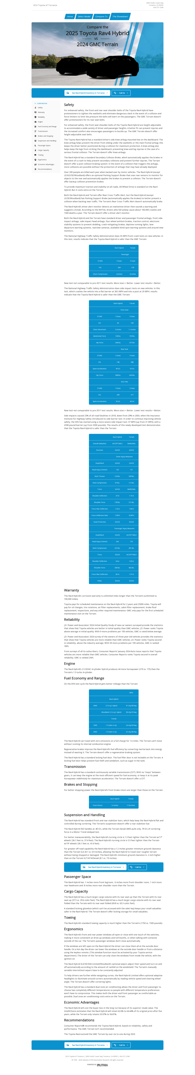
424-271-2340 (158, 7)
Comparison (42, 103)
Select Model (84, 16)
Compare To (101, 16)
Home (70, 16)
